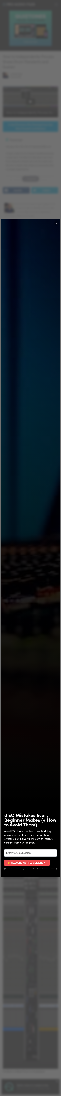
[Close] (56, 223)
